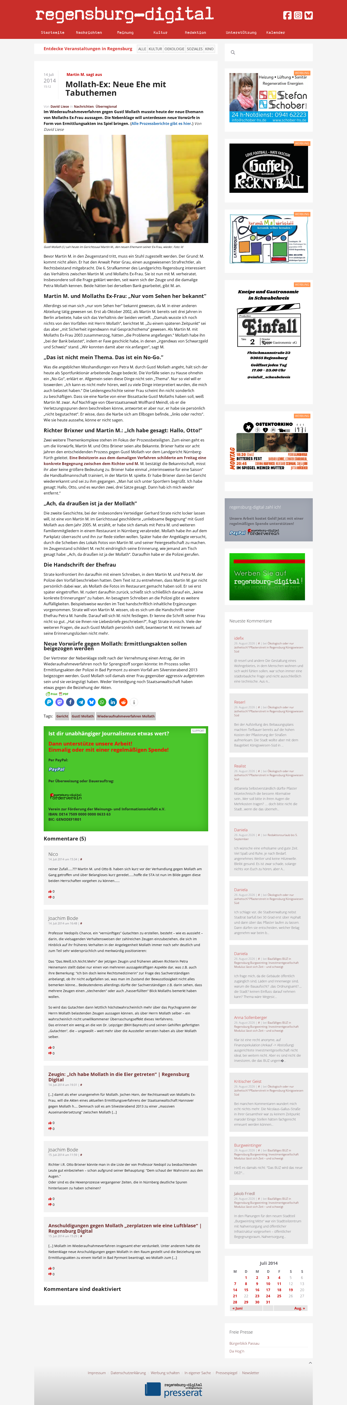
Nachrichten (89, 32)
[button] (49, 702)
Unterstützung (241, 32)
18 (279, 1289)
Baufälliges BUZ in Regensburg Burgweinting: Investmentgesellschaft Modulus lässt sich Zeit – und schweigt (266, 963)
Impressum (97, 1372)
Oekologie (174, 48)
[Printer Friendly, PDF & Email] (57, 694)
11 (279, 1283)
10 (268, 1283)
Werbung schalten (165, 1372)
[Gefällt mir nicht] (50, 897)
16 (257, 1289)
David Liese (60, 106)
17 (268, 1289)
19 (291, 1289)
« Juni (238, 1308)
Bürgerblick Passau (244, 1343)
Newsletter (250, 1372)
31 (268, 1302)
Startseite (52, 32)
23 (257, 1296)
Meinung (125, 32)
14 (235, 1289)
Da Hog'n (236, 1351)
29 (246, 1302)
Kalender (275, 32)
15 (246, 1289)
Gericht (62, 716)
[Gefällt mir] (50, 891)
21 (235, 1296)
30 (257, 1302)
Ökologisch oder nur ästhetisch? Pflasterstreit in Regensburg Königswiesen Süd (268, 647)
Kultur (160, 32)
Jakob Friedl (244, 1193)
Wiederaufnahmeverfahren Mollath (126, 716)
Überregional (106, 106)
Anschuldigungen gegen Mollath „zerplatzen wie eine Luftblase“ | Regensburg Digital (125, 1228)
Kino (209, 48)
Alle (142, 48)
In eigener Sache (198, 1372)
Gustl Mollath (83, 716)
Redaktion (195, 32)
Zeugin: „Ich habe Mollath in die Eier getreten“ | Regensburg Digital (118, 1077)
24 (268, 1296)
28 (235, 1302)
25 (279, 1296)
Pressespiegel (226, 1372)
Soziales (195, 48)
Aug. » (299, 1308)
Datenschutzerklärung (128, 1372)
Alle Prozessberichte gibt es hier (161, 123)
